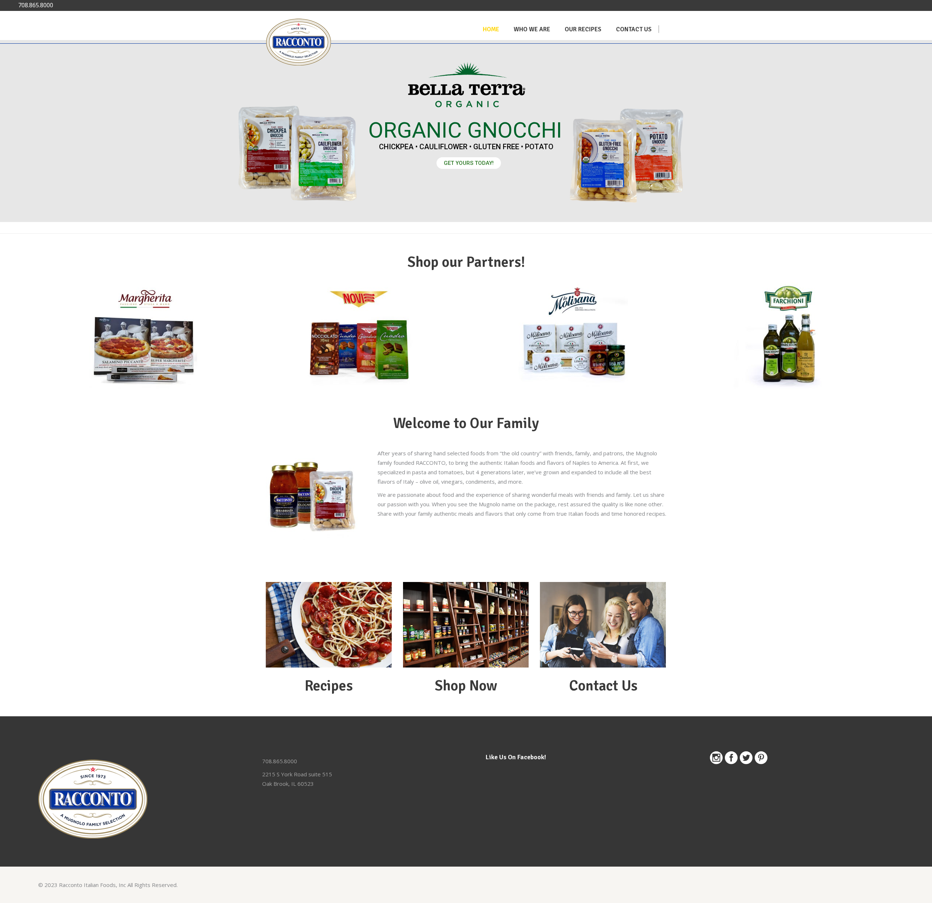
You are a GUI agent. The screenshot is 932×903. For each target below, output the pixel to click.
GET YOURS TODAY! (469, 163)
